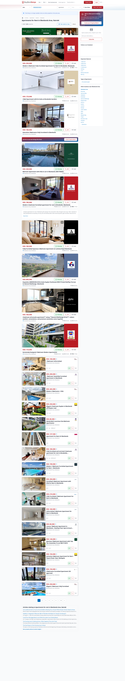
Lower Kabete (84, 109)
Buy (39, 2)
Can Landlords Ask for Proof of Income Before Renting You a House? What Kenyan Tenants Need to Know (49, 609)
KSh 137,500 (51, 434)
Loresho (82, 106)
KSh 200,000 (51, 374)
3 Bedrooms (83, 65)
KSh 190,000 (51, 464)
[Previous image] (23, 49)
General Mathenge (85, 98)
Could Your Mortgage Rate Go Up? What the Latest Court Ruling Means (40, 617)
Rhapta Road (83, 100)
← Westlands (84, 124)
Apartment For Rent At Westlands (57, 436)
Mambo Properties (71, 52)
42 (61, 600)
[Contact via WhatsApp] (69, 368)
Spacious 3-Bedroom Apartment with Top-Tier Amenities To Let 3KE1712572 (59, 542)
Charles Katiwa (71, 269)
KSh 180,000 (27, 130)
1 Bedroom (83, 61)
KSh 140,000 (51, 539)
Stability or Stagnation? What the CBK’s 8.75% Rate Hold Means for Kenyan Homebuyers (44, 613)
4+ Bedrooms (84, 67)
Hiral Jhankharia (71, 158)
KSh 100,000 (51, 359)
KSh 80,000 (50, 419)
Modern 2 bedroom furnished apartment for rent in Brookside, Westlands (46, 205)
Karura (82, 122)
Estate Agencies (62, 2)
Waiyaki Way (83, 115)
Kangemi (83, 120)
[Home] (22, 18)
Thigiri (82, 117)
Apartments (32, 17)
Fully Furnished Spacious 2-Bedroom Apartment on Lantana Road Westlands (47, 249)
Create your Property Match (91, 23)
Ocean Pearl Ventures (71, 304)
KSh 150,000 (51, 554)
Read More (25, 216)
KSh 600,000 (27, 279)
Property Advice (70, 2)
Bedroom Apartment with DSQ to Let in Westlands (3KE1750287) (43, 171)
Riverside (83, 91)
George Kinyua (71, 117)
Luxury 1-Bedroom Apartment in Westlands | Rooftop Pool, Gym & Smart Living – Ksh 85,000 (59, 528)
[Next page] (64, 600)
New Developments (52, 2)
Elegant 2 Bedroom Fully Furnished (57, 586)
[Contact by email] (75, 368)
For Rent (26, 17)
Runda (82, 104)
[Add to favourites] (62, 39)
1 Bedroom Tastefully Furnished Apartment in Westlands (56, 377)
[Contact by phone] (72, 368)
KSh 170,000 (27, 96)
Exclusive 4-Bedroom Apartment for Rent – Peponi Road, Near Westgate (60, 557)
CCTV (82, 70)
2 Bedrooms (83, 63)
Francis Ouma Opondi (71, 340)
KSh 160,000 (27, 315)
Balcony (82, 74)
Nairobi (37, 17)
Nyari (82, 113)
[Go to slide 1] (49, 34)
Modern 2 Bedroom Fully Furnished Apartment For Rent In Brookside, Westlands (49, 66)
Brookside (83, 97)
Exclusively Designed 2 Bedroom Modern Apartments (40, 352)
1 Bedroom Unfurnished (54, 361)
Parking (82, 69)
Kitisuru (82, 102)
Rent (44, 2)
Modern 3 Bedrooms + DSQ (54, 391)
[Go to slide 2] (50, 34)
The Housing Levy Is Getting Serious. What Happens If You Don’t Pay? (40, 621)
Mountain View (84, 118)
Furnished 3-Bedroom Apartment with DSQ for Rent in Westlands (58, 482)
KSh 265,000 (51, 389)
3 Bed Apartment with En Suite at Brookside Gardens (40, 99)
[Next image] (62, 49)
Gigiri (82, 111)
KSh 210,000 (51, 494)
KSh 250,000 (27, 63)
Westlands (42, 17)
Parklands (83, 95)
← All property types (85, 82)
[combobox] (49, 7)
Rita (71, 85)
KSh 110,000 (27, 350)
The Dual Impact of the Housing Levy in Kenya (34, 625)
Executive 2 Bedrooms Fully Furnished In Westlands (39, 132)
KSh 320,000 (27, 169)
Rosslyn (82, 107)
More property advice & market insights (32, 629)
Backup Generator (85, 72)
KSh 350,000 (51, 479)
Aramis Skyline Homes (71, 234)
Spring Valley (84, 93)
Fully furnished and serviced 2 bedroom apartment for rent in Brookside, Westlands (59, 453)
